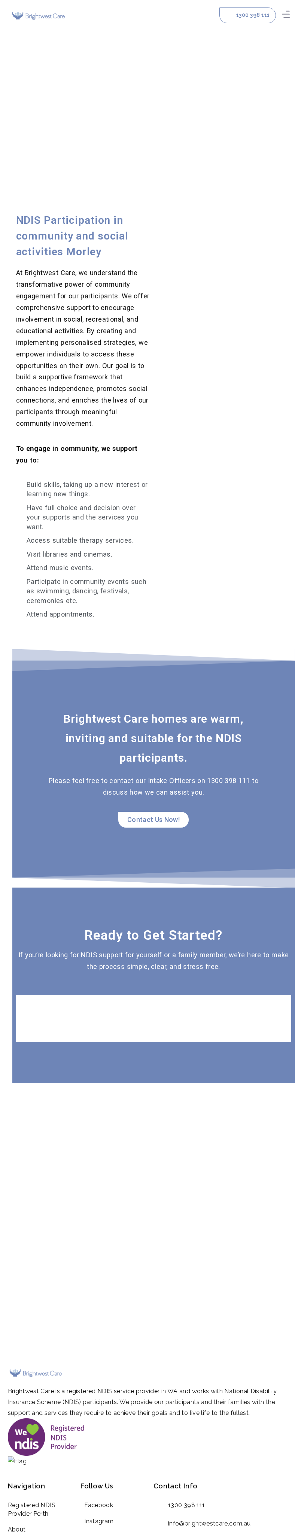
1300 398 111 (186, 1505)
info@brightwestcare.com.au (209, 1523)
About (17, 1529)
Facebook (98, 1505)
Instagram (98, 1521)
